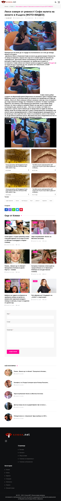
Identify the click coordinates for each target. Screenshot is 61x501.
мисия (17, 200)
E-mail (8, 322)
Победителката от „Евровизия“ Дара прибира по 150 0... (30, 416)
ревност (38, 200)
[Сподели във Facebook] (6, 209)
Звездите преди (10, 488)
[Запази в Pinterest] (21, 209)
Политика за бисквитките (26, 461)
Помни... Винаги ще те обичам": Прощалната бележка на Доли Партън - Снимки (15, 267)
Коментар (10, 330)
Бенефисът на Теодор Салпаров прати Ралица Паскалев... (31, 382)
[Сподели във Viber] (10, 209)
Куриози (8, 475)
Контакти (21, 452)
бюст (31, 200)
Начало (6, 6)
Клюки (12, 6)
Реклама (21, 449)
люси (51, 200)
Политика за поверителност (26, 458)
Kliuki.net (9, 18)
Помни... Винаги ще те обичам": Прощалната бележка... (30, 371)
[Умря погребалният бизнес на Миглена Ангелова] (43, 227)
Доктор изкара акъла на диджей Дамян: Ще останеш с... (30, 404)
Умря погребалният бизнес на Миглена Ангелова (28, 393)
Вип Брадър (24, 200)
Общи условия (23, 455)
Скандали (8, 478)
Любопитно (9, 482)
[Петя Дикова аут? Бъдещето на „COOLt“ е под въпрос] (43, 286)
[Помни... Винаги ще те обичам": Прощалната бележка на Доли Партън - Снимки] (17, 256)
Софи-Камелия (9, 200)
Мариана (44, 200)
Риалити (8, 485)
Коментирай (13, 351)
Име (8, 314)
